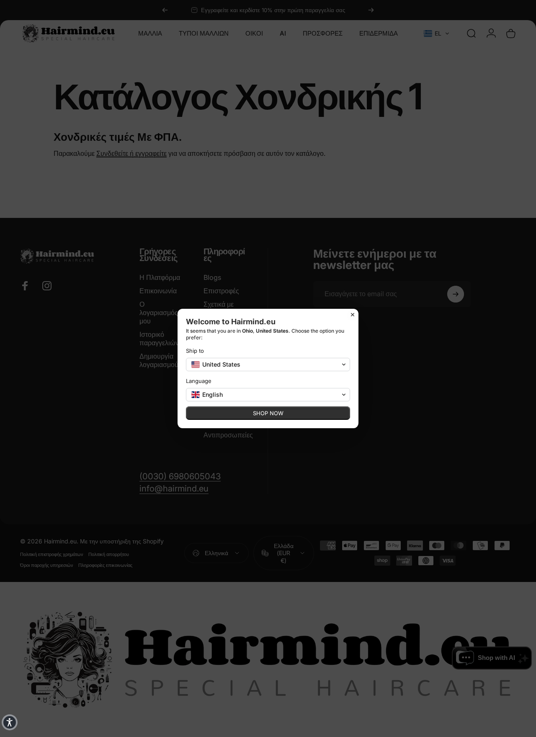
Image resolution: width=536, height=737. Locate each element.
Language (198, 381)
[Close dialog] (352, 314)
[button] (10, 722)
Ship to (195, 350)
